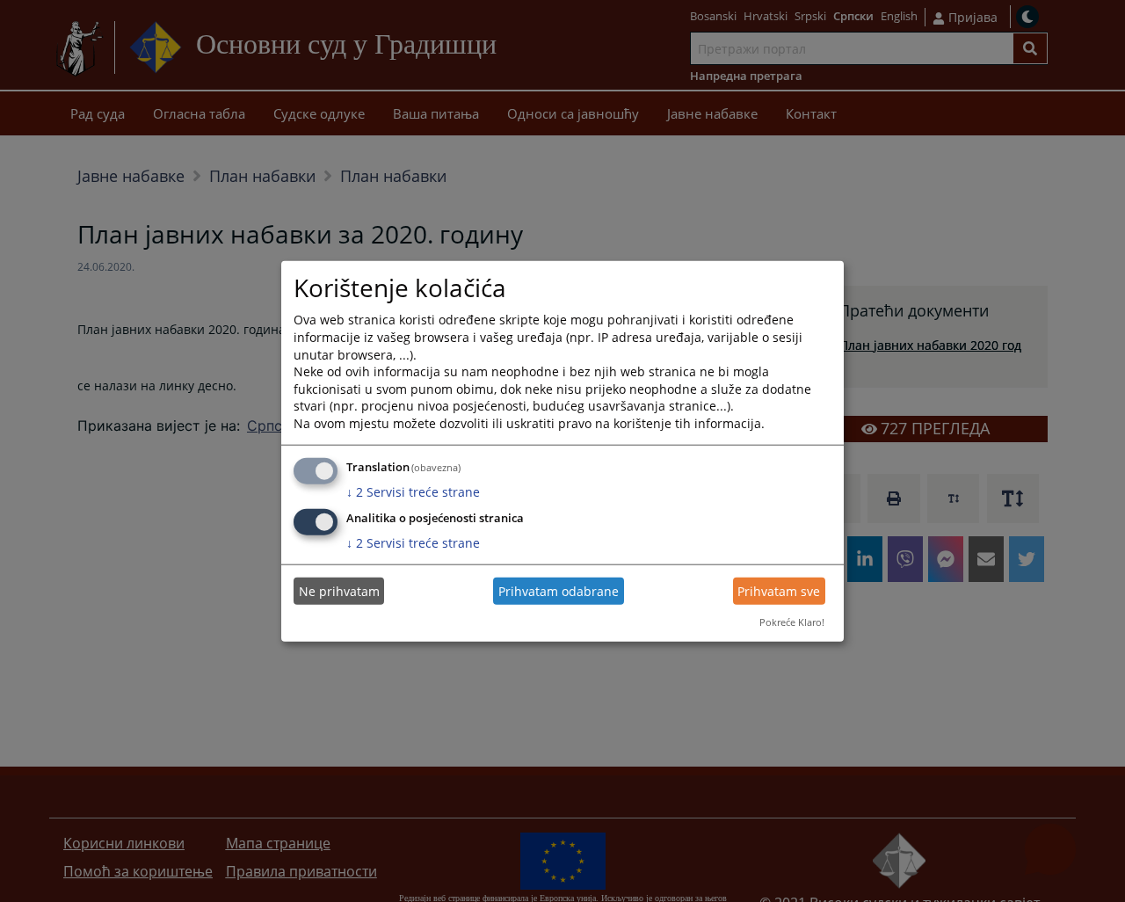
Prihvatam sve (778, 591)
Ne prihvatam (339, 591)
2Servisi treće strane (413, 491)
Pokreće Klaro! (791, 622)
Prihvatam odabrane (558, 591)
